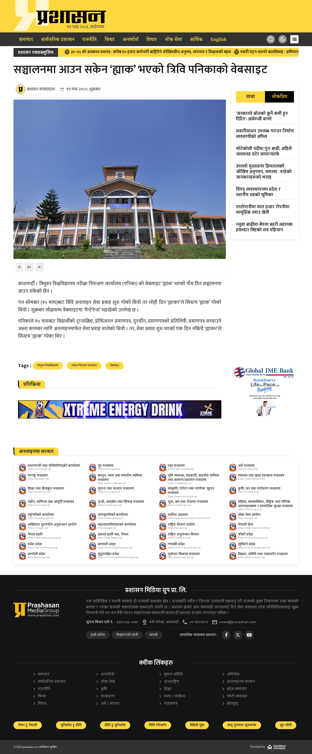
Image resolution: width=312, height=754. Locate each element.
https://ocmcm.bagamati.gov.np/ (115, 547)
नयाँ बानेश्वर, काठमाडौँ (163, 622)
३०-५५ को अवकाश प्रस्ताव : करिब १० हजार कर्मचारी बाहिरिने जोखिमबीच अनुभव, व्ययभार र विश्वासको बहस (127, 52)
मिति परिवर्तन (158, 725)
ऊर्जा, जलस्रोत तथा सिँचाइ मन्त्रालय (121, 502)
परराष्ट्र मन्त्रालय (38, 475)
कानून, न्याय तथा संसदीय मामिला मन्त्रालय (120, 477)
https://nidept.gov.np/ (179, 538)
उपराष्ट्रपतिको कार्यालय (113, 515)
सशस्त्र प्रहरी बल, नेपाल (113, 534)
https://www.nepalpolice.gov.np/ (44, 538)
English (218, 40)
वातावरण (105, 696)
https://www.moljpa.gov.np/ (112, 483)
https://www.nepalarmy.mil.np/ (254, 528)
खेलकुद (230, 704)
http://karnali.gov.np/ (39, 557)
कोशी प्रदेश (245, 534)
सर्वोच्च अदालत (178, 515)
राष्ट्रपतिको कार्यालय (41, 515)
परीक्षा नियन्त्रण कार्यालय (84, 365)
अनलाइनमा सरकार (238, 682)
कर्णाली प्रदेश (36, 554)
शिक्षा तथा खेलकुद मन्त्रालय (46, 488)
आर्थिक (196, 40)
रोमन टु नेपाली (27, 725)
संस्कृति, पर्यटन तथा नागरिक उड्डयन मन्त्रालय (191, 490)
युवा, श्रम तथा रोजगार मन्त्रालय (188, 502)
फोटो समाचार (234, 696)
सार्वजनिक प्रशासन (57, 40)
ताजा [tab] (250, 97)
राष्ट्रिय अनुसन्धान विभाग (183, 534)
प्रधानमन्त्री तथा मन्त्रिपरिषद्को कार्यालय (54, 466)
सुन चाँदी (286, 725)
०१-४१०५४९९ (198, 622)
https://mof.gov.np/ (248, 469)
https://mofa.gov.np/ (38, 479)
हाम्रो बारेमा (98, 635)
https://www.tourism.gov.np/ (183, 496)
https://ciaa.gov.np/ (38, 528)
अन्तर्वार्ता (131, 40)
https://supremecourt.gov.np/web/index (189, 518)
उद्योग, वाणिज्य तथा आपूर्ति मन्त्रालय (51, 502)
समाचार (26, 40)
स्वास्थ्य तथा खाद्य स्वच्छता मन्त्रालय (261, 475)
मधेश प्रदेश (35, 544)
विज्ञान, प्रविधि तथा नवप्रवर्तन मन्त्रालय (263, 554)
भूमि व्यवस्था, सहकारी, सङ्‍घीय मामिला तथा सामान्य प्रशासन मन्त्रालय (193, 477)
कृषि (101, 689)
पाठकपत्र (168, 704)
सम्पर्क (153, 635)
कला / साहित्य (172, 696)
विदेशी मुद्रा (197, 725)
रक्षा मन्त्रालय (176, 466)
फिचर (110, 40)
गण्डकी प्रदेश (176, 544)
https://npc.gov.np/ (178, 528)
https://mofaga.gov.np (179, 483)
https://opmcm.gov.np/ (39, 469)
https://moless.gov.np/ (180, 505)
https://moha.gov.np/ (109, 469)
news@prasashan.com (237, 622)
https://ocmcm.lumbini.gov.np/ (254, 547)
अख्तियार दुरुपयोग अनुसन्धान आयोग (52, 525)
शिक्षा (165, 689)
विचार (151, 40)
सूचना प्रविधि (171, 674)
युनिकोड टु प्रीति (71, 725)
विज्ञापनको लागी (127, 635)
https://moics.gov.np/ (39, 505)
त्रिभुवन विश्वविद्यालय (47, 365)
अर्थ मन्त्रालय (246, 466)
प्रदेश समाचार (234, 689)
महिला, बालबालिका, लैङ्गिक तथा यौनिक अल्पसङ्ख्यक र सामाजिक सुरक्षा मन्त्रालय (265, 504)
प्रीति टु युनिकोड (115, 725)
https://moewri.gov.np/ (110, 505)
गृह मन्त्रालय (106, 466)
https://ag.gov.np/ (107, 528)
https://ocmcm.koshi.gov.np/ (253, 538)
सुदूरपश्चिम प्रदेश (108, 554)
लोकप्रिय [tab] (279, 97)
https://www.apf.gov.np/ (110, 538)
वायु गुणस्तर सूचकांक (241, 725)
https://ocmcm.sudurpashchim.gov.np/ (118, 557)
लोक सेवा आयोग (249, 515)
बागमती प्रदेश (107, 544)
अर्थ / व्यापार (108, 704)
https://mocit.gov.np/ (109, 492)
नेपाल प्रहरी (35, 534)
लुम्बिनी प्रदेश (246, 544)
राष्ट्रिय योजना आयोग (181, 525)
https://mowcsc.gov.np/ (250, 509)
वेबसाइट (114, 365)
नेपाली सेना (245, 525)
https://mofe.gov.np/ (248, 492)
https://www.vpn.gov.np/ (110, 518)
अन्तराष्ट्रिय (169, 682)
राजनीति (89, 40)
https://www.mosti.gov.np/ (251, 557)
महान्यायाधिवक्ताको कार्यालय (117, 525)
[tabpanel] (265, 173)
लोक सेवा (173, 40)
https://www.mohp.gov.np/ (251, 479)
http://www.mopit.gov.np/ (181, 557)
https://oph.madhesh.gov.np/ (43, 547)
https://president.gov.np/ (41, 518)
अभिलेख (231, 674)
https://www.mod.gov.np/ (181, 469)
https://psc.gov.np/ (247, 518)
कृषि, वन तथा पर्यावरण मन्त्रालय (259, 488)
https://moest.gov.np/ (39, 492)
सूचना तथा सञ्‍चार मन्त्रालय (116, 488)
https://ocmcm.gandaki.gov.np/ (184, 547)
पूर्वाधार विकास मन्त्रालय (184, 554)
